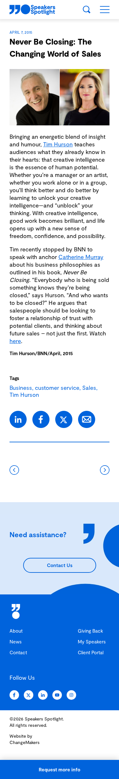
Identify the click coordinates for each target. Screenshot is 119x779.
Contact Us (59, 565)
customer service (57, 387)
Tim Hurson (58, 144)
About (16, 631)
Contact (18, 652)
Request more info (59, 769)
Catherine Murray (80, 256)
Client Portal (90, 652)
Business (21, 387)
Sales (89, 387)
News (16, 641)
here (15, 340)
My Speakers (92, 641)
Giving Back (90, 631)
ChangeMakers (25, 742)
